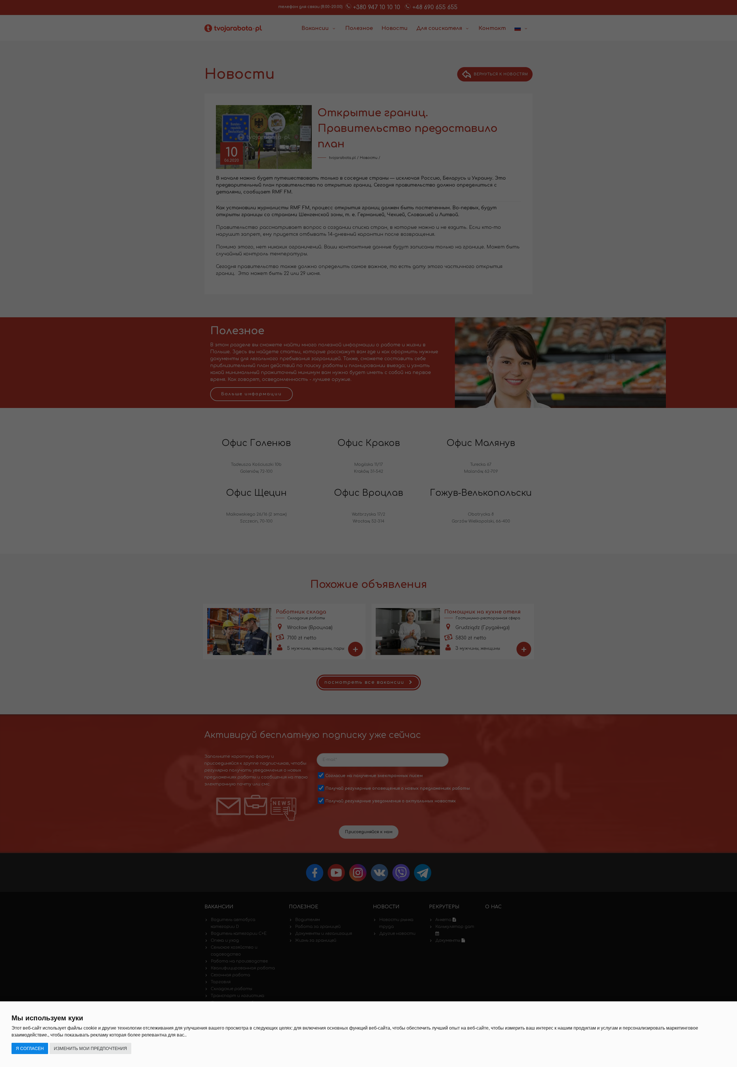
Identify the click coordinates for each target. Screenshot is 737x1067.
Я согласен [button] (30, 1048)
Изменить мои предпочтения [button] (90, 1048)
